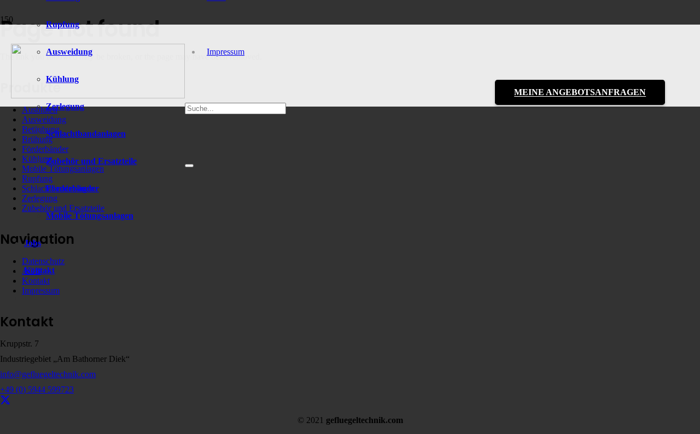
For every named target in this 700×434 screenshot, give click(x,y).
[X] (5, 400)
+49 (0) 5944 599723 (37, 389)
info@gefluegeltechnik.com (48, 374)
